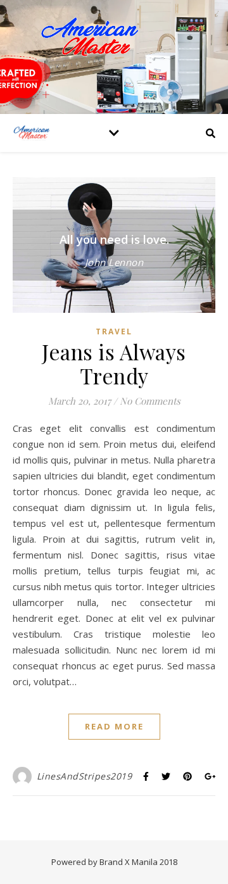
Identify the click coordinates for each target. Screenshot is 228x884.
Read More (114, 726)
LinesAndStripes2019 (84, 776)
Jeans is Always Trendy (114, 363)
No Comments (150, 401)
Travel (114, 331)
